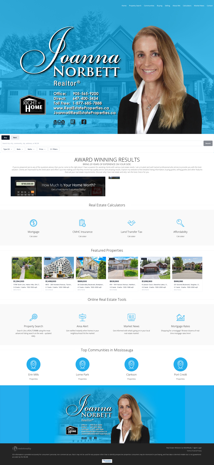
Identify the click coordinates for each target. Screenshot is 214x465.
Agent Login (197, 448)
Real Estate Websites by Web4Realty (179, 448)
